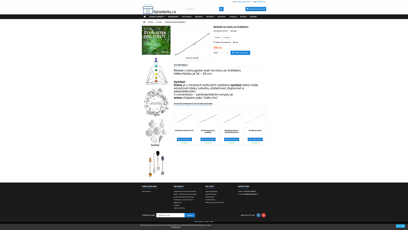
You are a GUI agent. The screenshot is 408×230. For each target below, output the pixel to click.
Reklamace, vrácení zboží (215, 202)
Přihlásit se (261, 2)
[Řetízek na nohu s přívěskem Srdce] (231, 118)
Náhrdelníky (173, 17)
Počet (216, 53)
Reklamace (178, 202)
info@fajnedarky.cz (250, 194)
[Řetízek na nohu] (255, 118)
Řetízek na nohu (255, 130)
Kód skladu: (218, 31)
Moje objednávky (211, 191)
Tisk (236, 42)
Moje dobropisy (211, 194)
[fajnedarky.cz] (161, 9)
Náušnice (210, 17)
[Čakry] (156, 71)
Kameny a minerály (156, 17)
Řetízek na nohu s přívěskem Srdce (232, 131)
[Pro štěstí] (156, 40)
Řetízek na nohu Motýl (184, 130)
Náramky (198, 17)
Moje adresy (210, 197)
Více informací (176, 227)
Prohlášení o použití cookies (183, 200)
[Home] (144, 16)
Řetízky (243, 17)
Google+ (227, 38)
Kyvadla (233, 17)
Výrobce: (233, 31)
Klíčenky (253, 17)
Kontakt (176, 205)
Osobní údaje (210, 200)
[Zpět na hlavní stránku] (144, 22)
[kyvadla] (156, 164)
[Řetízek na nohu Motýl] (184, 118)
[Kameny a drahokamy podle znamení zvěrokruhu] (156, 102)
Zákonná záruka (179, 208)
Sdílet (217, 38)
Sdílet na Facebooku (223, 42)
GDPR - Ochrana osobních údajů (185, 194)
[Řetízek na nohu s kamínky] (208, 118)
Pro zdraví (186, 17)
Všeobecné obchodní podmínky (185, 191)
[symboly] (156, 133)
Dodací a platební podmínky (184, 197)
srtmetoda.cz (146, 191)
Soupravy (221, 17)
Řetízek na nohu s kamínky (208, 131)
